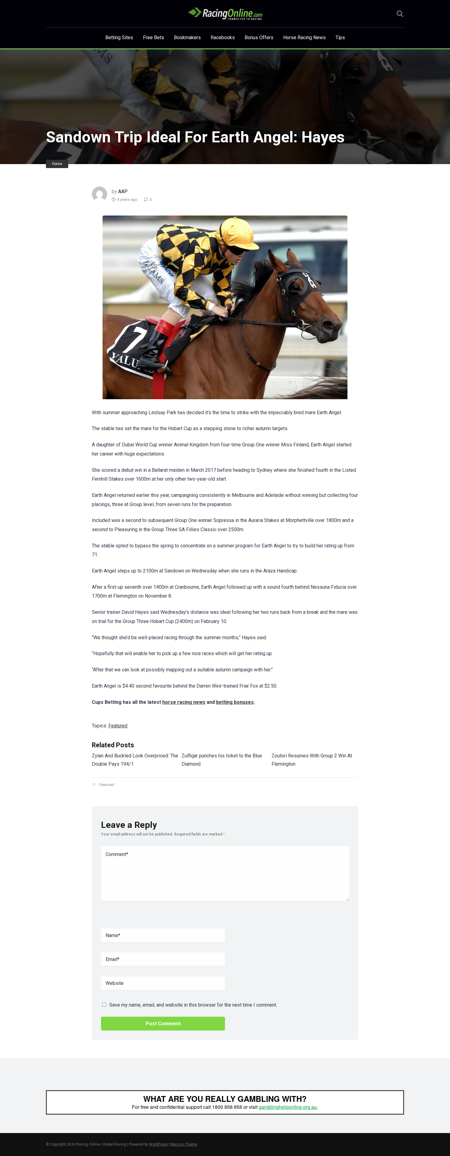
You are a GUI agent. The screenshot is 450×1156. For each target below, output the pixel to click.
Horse (57, 164)
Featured (117, 726)
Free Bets (153, 37)
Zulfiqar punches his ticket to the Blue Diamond (222, 760)
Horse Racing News (304, 37)
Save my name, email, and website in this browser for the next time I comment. (193, 1005)
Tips (340, 37)
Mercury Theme (184, 1144)
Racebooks (223, 37)
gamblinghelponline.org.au (288, 1106)
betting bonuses (235, 702)
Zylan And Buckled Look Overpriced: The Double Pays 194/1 (135, 760)
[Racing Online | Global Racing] (225, 14)
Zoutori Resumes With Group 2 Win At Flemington (312, 760)
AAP (123, 191)
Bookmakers (187, 37)
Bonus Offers (259, 37)
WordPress (158, 1144)
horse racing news (183, 702)
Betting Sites (119, 37)
